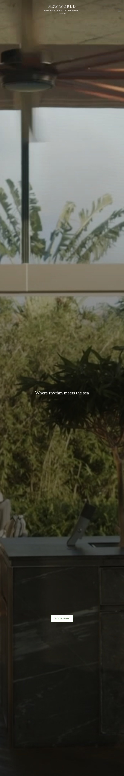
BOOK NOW (62, 618)
